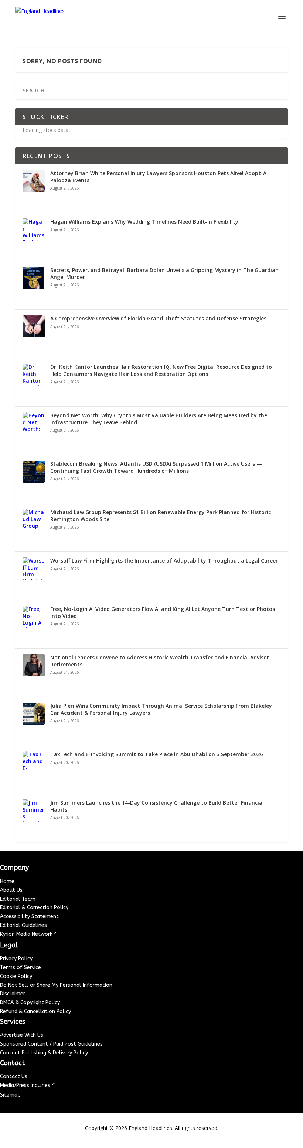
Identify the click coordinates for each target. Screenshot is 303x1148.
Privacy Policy (16, 958)
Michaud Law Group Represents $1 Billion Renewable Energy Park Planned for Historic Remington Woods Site (160, 515)
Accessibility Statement (29, 916)
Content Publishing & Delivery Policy (44, 1053)
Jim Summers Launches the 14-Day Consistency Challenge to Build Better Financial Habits (157, 806)
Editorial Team (17, 899)
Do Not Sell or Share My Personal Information (56, 985)
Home (7, 881)
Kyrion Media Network (26, 934)
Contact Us (13, 1076)
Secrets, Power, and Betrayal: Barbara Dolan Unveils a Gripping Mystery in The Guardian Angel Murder (164, 273)
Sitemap (10, 1095)
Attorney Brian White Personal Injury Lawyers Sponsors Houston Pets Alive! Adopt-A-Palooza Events (159, 176)
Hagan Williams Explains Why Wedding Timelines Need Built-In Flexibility (144, 221)
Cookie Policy (16, 976)
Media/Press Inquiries (26, 1085)
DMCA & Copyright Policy (30, 1002)
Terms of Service (20, 967)
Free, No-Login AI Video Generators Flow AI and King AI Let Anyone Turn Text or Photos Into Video (162, 612)
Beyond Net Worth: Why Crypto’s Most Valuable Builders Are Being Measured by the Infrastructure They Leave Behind (158, 418)
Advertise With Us (21, 1035)
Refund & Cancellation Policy (35, 1011)
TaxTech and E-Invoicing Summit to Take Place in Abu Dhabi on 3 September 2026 (156, 754)
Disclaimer (12, 994)
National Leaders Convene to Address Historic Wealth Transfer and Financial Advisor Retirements (159, 661)
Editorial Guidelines (23, 925)
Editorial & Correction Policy (34, 907)
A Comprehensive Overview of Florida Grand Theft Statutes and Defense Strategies (158, 318)
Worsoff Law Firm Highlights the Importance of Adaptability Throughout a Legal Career (164, 560)
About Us (11, 890)
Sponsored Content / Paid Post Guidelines (51, 1044)
